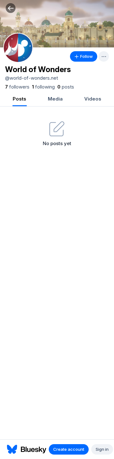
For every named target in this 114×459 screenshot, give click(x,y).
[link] (17, 87)
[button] (11, 8)
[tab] (19, 99)
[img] (57, 23)
